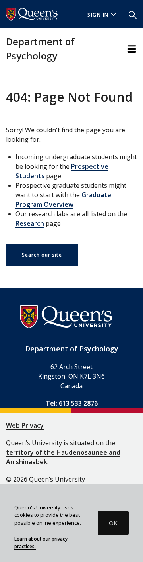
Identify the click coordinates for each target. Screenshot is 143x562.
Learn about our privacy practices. (41, 542)
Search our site (42, 254)
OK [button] (113, 523)
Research (29, 223)
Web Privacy (25, 425)
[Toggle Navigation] (131, 49)
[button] (132, 14)
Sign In (98, 14)
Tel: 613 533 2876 (72, 403)
